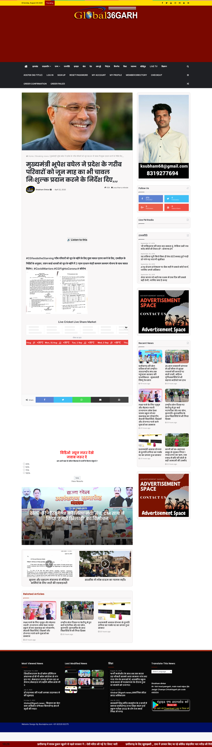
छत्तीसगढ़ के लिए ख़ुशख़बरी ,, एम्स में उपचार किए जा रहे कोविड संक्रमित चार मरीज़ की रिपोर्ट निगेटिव (109, 744)
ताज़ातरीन (45, 66)
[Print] (119, 400)
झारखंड (35, 66)
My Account (99, 75)
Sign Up (61, 75)
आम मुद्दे (98, 66)
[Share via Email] (100, 400)
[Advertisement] (106, 41)
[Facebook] (162, 2)
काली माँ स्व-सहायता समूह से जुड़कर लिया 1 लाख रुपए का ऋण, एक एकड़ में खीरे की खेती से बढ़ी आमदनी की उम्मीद (176, 455)
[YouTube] (171, 2)
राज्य (56, 66)
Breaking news (42, 156)
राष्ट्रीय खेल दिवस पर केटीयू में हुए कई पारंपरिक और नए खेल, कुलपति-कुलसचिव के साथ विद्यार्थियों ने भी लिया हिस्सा (76, 626)
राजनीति (67, 66)
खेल (84, 66)
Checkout (156, 75)
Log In (50, 75)
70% (27, 470)
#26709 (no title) (33, 75)
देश (91, 66)
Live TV (153, 66)
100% (28, 473)
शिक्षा (125, 66)
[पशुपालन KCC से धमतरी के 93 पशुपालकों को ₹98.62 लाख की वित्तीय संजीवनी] (98, 689)
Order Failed (58, 83)
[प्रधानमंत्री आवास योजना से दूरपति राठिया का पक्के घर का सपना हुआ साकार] (114, 610)
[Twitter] (166, 2)
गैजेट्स (107, 66)
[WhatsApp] (81, 400)
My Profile (116, 75)
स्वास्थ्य (133, 66)
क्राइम (76, 66)
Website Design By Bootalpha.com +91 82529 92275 (45, 724)
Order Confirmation (35, 83)
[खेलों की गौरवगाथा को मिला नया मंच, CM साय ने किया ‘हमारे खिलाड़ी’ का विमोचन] (71, 673)
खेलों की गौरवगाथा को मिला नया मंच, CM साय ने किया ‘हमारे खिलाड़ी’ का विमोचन (77, 516)
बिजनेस (116, 66)
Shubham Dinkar (42, 189)
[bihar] (106, 13)
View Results (77, 481)
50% (27, 467)
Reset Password (79, 75)
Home (31, 156)
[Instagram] (175, 2)
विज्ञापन (164, 66)
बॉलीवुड (143, 66)
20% (27, 464)
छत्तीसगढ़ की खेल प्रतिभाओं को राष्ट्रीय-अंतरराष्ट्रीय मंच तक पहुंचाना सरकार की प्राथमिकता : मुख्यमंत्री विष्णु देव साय (149, 373)
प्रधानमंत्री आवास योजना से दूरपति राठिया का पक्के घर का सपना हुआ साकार (114, 625)
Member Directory (136, 75)
